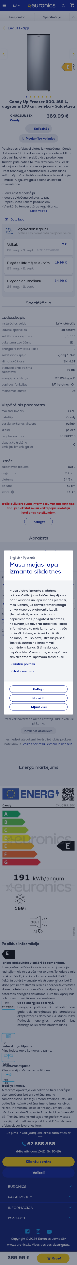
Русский (29, 557)
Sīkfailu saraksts (21, 671)
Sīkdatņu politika (22, 664)
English (14, 557)
